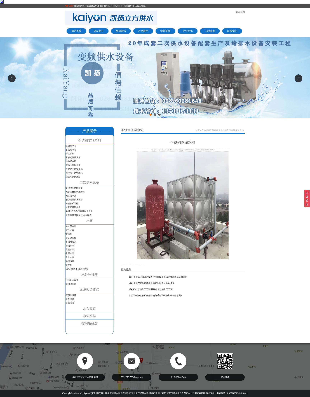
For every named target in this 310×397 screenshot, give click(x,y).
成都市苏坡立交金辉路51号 (85, 377)
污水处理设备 (71, 280)
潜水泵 (68, 234)
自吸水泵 (69, 257)
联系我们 (232, 31)
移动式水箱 (70, 161)
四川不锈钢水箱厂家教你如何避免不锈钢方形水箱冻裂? (155, 295)
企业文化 (188, 31)
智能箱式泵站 (71, 203)
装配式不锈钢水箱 (74, 169)
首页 (197, 130)
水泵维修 (69, 299)
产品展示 (143, 31)
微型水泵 (69, 253)
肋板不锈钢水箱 (73, 177)
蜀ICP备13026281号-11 (237, 393)
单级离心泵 (70, 241)
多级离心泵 (70, 238)
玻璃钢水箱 (70, 146)
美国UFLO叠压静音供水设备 (79, 211)
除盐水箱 (69, 153)
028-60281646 (178, 377)
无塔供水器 (70, 196)
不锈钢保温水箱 (73, 157)
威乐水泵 (69, 230)
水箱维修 (89, 316)
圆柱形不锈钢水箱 (74, 173)
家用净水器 (70, 284)
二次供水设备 (89, 182)
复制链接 (96, 393)
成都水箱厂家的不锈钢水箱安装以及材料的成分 (151, 283)
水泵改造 (89, 308)
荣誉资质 (165, 31)
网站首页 (76, 31)
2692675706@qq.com (132, 377)
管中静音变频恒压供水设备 (78, 215)
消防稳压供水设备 (74, 199)
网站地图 (240, 12)
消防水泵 (69, 261)
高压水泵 (69, 249)
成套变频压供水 (73, 207)
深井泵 (68, 265)
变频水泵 (69, 245)
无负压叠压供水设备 (75, 192)
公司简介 (99, 31)
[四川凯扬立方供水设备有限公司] (111, 17)
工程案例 (210, 31)
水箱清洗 (69, 303)
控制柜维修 (70, 295)
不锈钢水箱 (70, 149)
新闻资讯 (121, 31)
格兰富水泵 (70, 226)
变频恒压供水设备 (74, 188)
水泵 (89, 221)
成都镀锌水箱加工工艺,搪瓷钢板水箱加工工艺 (151, 289)
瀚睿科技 (221, 393)
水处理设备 (89, 274)
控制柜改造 (89, 323)
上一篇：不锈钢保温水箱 (133, 264)
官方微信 (225, 377)
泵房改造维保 (89, 289)
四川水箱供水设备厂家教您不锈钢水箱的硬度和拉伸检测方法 (158, 277)
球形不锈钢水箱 (73, 165)
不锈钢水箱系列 (89, 140)
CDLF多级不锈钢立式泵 (76, 269)
